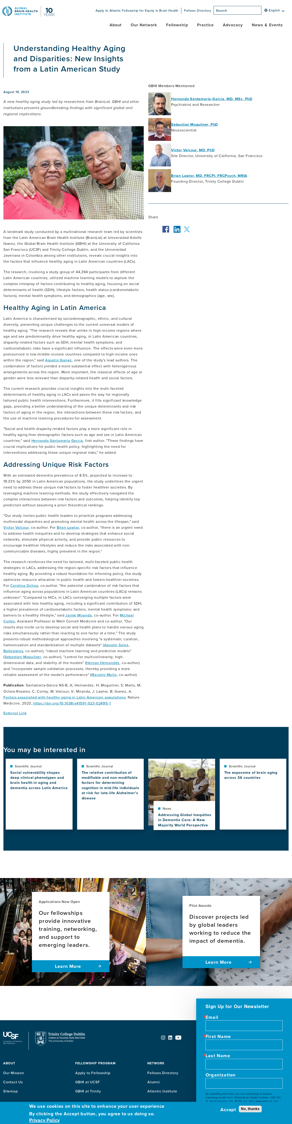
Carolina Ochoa (24, 585)
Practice (205, 25)
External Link (14, 713)
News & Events (267, 25)
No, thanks (250, 1109)
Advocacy (233, 25)
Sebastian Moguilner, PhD (194, 124)
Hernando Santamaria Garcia (57, 440)
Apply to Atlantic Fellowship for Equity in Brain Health (137, 10)
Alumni (153, 1081)
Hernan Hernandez (103, 662)
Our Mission (13, 1072)
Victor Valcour (16, 527)
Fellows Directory (197, 10)
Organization (221, 1075)
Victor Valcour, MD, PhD (192, 150)
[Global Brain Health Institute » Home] (28, 15)
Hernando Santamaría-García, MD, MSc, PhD (211, 98)
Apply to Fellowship (92, 1072)
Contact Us (13, 1081)
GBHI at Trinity (88, 1091)
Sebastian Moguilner (23, 656)
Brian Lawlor (68, 527)
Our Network (144, 25)
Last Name (218, 1055)
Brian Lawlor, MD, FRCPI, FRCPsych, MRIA (209, 175)
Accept (228, 1109)
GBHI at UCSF (87, 1081)
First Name (218, 1036)
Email (212, 1017)
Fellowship (177, 25)
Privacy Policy (44, 1120)
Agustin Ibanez (58, 360)
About (116, 25)
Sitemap (10, 1091)
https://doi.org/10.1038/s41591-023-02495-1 (72, 703)
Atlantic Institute (162, 1091)
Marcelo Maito (104, 674)
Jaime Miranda (78, 615)
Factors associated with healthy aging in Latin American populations (64, 697)
